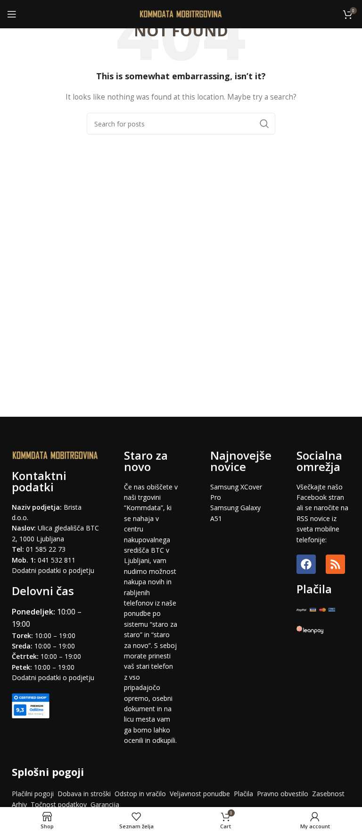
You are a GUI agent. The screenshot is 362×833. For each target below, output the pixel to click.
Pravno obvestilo (282, 793)
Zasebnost (328, 793)
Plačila (243, 793)
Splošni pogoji (48, 772)
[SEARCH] (264, 124)
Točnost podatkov (60, 804)
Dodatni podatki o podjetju (53, 570)
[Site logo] (181, 13)
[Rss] (335, 564)
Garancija (104, 804)
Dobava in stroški (84, 793)
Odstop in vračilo (140, 793)
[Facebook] (306, 564)
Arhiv (19, 804)
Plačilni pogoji (33, 793)
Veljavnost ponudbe (200, 793)
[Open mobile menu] (11, 14)
